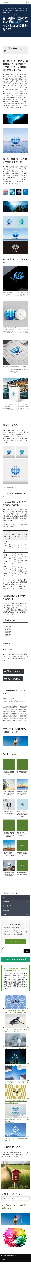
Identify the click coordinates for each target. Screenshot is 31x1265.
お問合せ (4, 1259)
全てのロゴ (6, 897)
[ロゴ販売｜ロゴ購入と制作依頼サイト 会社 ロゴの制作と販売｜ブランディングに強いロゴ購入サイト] (6, 2)
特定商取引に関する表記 (8, 1255)
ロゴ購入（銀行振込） (12, 679)
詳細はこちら (18, 1156)
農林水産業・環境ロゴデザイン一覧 (17, 9)
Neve (8, 1263)
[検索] (28, 2)
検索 (2, 948)
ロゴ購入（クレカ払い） (13, 671)
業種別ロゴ (15, 902)
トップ (4, 9)
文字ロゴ (15, 914)
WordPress (21, 1263)
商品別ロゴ (6, 910)
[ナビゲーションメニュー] (25, 2)
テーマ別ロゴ (15, 906)
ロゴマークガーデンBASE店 (15, 959)
